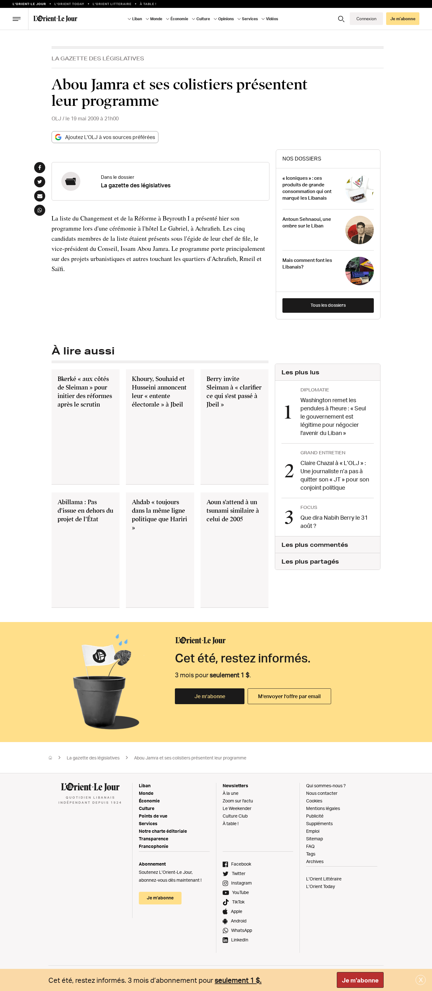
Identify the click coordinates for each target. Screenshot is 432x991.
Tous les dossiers (328, 305)
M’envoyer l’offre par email (289, 696)
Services (148, 823)
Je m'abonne (360, 980)
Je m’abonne (209, 696)
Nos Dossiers (301, 158)
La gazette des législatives (98, 58)
